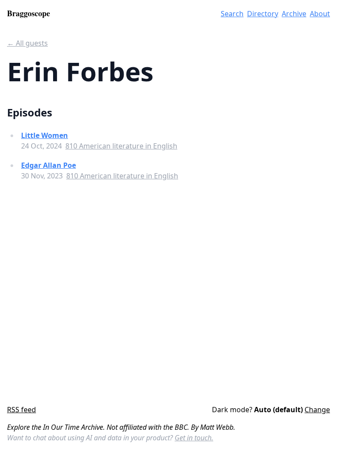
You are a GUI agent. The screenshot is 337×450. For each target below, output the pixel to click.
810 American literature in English (121, 146)
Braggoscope (28, 13)
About (320, 13)
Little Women (44, 135)
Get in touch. (194, 438)
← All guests (27, 43)
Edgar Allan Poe (48, 165)
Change (317, 409)
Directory (262, 13)
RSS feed (21, 409)
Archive (294, 13)
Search (232, 13)
